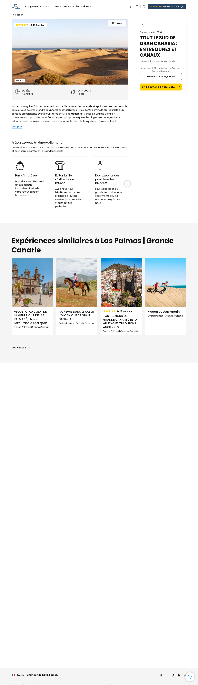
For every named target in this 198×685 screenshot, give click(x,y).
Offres (55, 6)
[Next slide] (127, 184)
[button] (144, 6)
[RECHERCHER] (137, 6)
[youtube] (179, 675)
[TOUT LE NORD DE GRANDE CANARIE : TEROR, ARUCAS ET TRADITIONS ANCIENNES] (121, 297)
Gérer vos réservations (76, 6)
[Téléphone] (131, 6)
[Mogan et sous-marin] (166, 297)
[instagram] (185, 675)
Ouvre (119, 23)
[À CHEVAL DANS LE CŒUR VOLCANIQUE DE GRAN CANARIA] (76, 297)
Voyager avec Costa (35, 6)
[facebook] (167, 675)
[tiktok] (173, 675)
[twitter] (161, 675)
